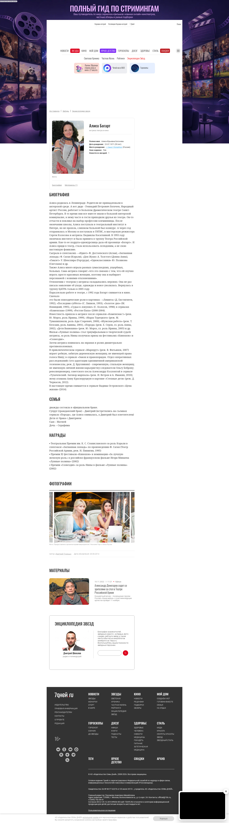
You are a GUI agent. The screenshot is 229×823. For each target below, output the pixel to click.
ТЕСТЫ (114, 737)
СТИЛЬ (161, 723)
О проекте (59, 720)
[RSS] (67, 760)
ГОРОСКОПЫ (95, 723)
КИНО (137, 694)
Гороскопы (123, 50)
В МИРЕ (91, 708)
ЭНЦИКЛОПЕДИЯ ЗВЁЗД (118, 712)
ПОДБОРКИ (139, 705)
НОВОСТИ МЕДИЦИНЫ (139, 735)
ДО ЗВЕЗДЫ (93, 734)
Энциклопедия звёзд (136, 58)
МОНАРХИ (92, 702)
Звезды (75, 50)
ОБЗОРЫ (137, 708)
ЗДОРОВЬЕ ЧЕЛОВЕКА (138, 729)
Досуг (135, 50)
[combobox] (110, 653)
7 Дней (132, 24)
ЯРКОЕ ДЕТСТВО (116, 760)
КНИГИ (114, 731)
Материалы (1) (71, 185)
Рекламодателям (63, 712)
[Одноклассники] (64, 749)
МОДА (159, 728)
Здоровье (145, 50)
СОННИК (92, 731)
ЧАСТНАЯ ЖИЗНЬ (118, 705)
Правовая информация (66, 708)
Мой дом (93, 50)
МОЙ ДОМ (162, 694)
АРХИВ (161, 758)
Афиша (118, 582)
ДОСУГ (115, 723)
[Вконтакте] (58, 749)
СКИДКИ (139, 758)
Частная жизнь (108, 58)
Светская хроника (91, 58)
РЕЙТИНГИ (116, 708)
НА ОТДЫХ (161, 708)
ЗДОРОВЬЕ (140, 723)
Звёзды (66, 111)
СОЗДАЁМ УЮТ (163, 698)
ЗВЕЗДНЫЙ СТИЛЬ (165, 740)
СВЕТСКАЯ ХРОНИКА (115, 700)
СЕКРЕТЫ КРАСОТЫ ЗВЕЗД (165, 735)
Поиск (179, 24)
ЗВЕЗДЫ (92, 698)
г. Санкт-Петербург (114, 147)
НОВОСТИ (93, 694)
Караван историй (100, 24)
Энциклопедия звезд (81, 111)
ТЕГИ (91, 758)
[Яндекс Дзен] (67, 755)
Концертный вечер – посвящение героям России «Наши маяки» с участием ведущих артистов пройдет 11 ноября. (113, 598)
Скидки (165, 50)
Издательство (62, 705)
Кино (84, 50)
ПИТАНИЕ (138, 743)
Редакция (59, 723)
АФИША (114, 728)
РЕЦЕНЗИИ (139, 702)
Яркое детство (108, 50)
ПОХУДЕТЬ (138, 740)
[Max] (76, 749)
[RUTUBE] (61, 755)
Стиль (155, 50)
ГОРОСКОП (93, 728)
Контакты (59, 716)
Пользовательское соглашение (101, 810)
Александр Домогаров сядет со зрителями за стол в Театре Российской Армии (111, 589)
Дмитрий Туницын (63, 554)
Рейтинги (121, 58)
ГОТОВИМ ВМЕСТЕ (165, 702)
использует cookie (90, 817)
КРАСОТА (161, 731)
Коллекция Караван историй (117, 24)
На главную (54, 111)
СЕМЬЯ (160, 705)
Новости (64, 50)
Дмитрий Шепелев (72, 653)
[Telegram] (73, 755)
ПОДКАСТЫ (116, 734)
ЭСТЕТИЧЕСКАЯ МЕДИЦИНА (141, 748)
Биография (57, 185)
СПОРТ (91, 705)
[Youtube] (70, 749)
